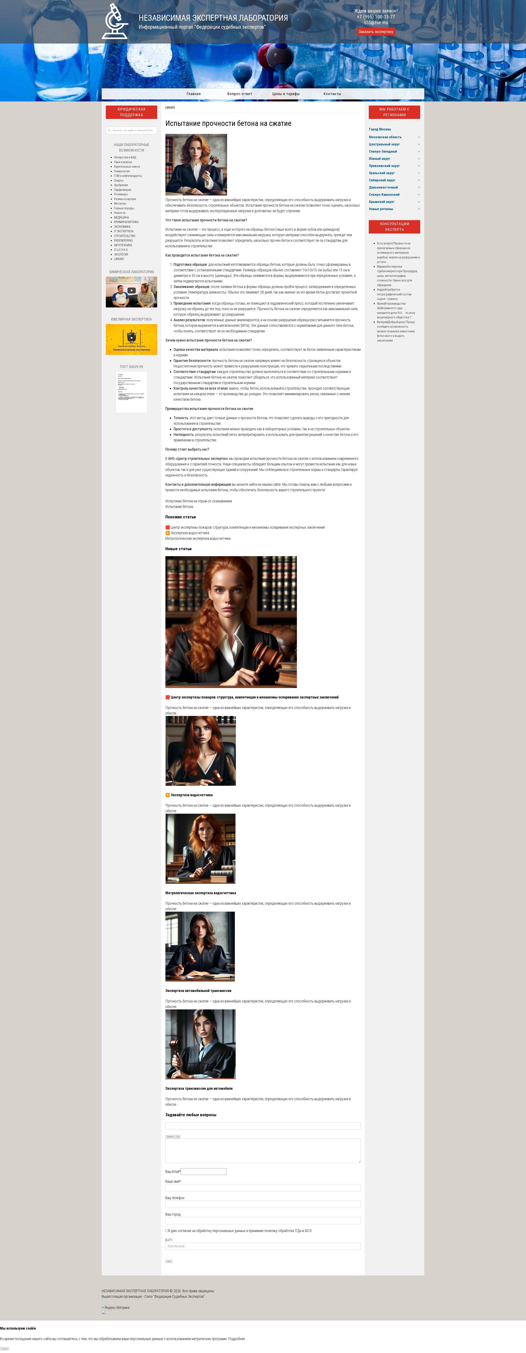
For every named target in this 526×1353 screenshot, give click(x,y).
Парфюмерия (122, 190)
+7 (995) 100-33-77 (376, 17)
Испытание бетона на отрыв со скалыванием (198, 501)
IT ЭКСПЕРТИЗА (123, 231)
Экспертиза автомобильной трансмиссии (198, 990)
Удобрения (121, 185)
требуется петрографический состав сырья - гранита (394, 294)
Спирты (118, 180)
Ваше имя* (173, 1181)
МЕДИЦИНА (121, 217)
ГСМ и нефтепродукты (128, 176)
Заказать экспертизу (376, 31)
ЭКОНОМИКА (122, 227)
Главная (194, 93)
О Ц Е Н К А (121, 250)
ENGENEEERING (123, 240)
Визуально (170, 1137)
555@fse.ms (376, 22)
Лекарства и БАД (125, 157)
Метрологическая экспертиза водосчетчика (198, 538)
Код (178, 1137)
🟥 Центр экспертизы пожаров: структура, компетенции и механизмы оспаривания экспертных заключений (245, 527)
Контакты (332, 93)
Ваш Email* (173, 1171)
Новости (119, 213)
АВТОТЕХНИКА (123, 245)
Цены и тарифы (286, 93)
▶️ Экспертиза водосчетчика (187, 533)
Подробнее (236, 1339)
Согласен (4, 1349)
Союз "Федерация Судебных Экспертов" (174, 1296)
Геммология (122, 171)
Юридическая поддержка (131, 112)
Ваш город (173, 1214)
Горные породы (124, 208)
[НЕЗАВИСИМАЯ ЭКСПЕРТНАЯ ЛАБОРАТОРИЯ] (115, 38)
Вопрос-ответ (239, 93)
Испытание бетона (179, 506)
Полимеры (121, 194)
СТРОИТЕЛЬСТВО (124, 236)
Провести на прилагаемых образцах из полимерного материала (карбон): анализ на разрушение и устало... (398, 253)
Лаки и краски (123, 162)
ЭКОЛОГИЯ (121, 254)
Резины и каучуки (125, 199)
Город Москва (380, 129)
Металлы (120, 203)
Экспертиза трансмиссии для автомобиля (199, 1088)
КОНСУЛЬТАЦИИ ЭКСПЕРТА (394, 226)
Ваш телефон (174, 1198)
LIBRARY (170, 107)
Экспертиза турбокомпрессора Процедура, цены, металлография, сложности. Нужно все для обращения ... (397, 276)
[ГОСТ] (131, 411)
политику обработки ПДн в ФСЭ (287, 1231)
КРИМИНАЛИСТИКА (126, 222)
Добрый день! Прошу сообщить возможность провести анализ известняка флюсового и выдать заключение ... (396, 331)
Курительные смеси (127, 166)
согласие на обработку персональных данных (212, 1231)
